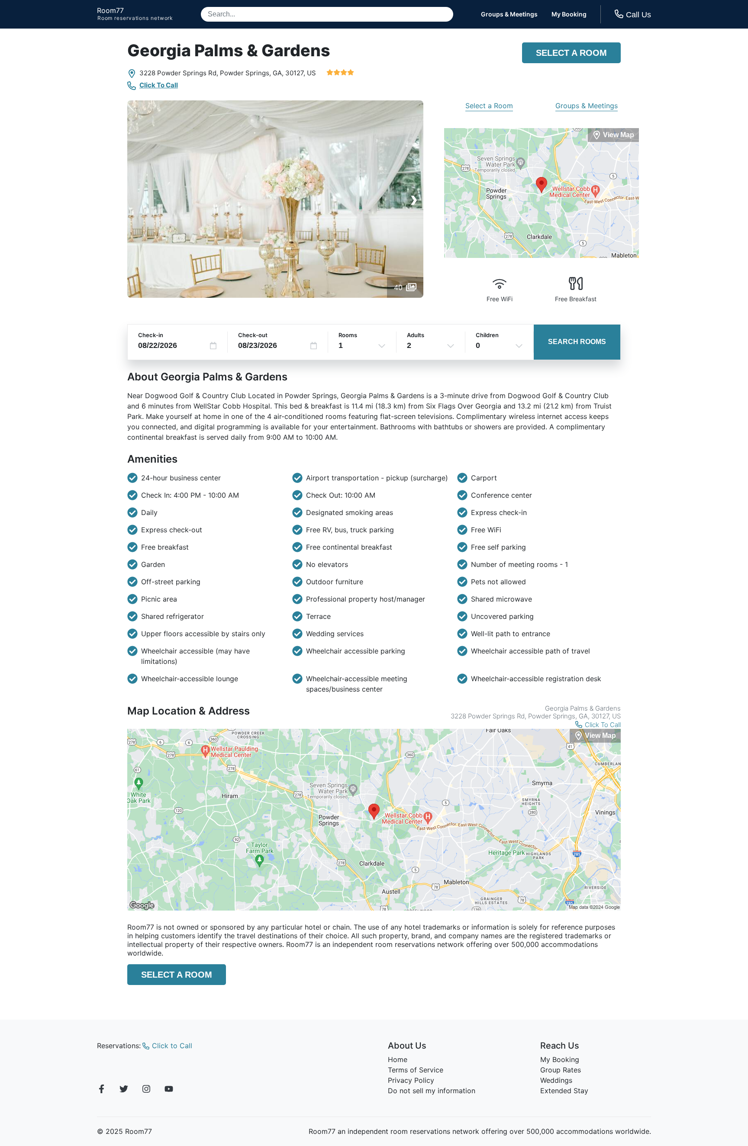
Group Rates (560, 1070)
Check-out (253, 335)
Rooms (348, 335)
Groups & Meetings (509, 14)
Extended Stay (564, 1090)
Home (397, 1059)
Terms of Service (415, 1070)
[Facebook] (101, 1090)
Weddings (556, 1080)
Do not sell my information (431, 1090)
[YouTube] (168, 1090)
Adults (415, 335)
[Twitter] (123, 1090)
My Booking (569, 14)
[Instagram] (146, 1090)
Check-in (150, 335)
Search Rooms (577, 341)
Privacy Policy (411, 1080)
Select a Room (571, 53)
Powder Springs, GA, (252, 73)
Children (487, 335)
